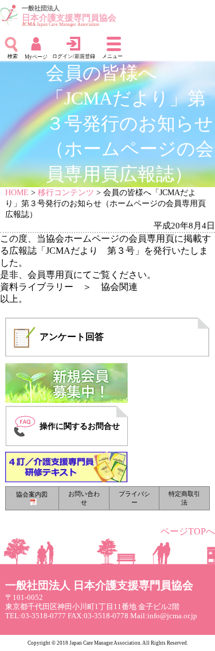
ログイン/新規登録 (73, 56)
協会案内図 (32, 494)
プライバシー (134, 498)
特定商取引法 (184, 498)
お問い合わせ (84, 498)
